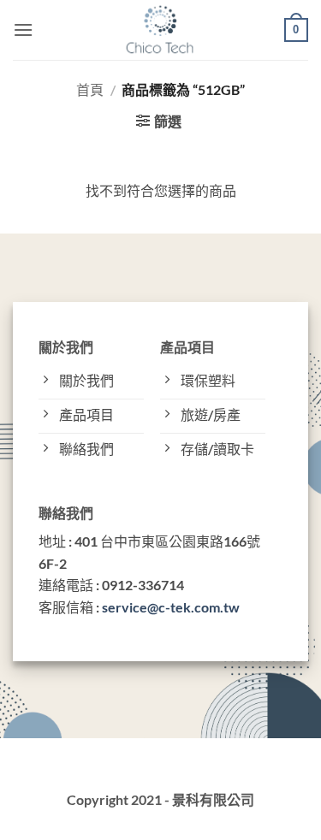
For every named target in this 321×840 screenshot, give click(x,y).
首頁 (90, 89)
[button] (23, 29)
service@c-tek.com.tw (171, 607)
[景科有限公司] (160, 30)
